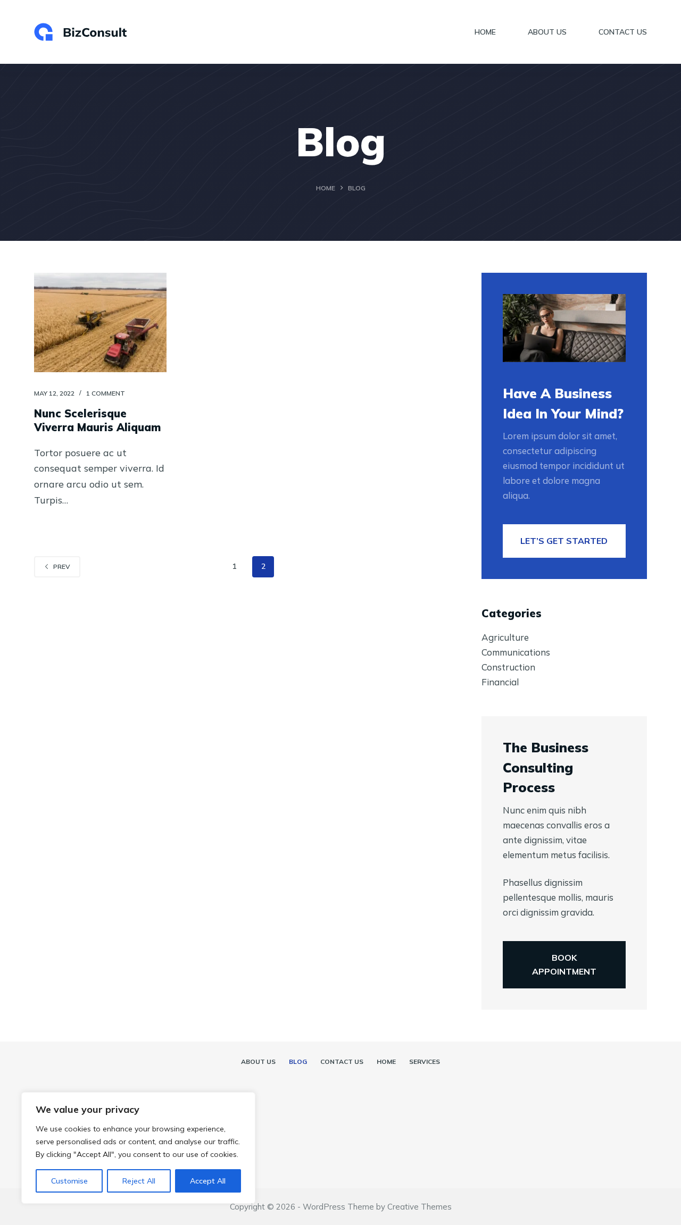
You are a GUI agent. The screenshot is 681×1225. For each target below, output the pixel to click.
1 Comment (105, 393)
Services (424, 1061)
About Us (547, 32)
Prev (61, 566)
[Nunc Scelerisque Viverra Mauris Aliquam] (100, 322)
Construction (508, 667)
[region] (138, 1148)
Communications (515, 652)
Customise (69, 1181)
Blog (298, 1061)
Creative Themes (419, 1207)
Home (485, 32)
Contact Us (623, 32)
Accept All (208, 1181)
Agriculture (505, 637)
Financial (500, 681)
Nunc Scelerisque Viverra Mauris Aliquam (97, 420)
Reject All (138, 1181)
